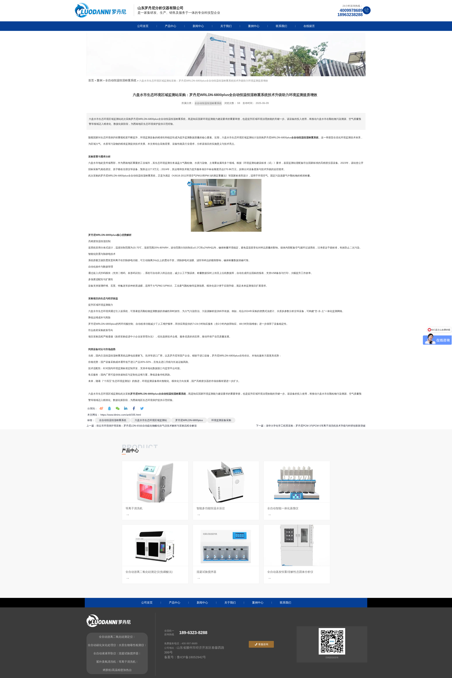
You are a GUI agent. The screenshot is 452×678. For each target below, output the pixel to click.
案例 (99, 80)
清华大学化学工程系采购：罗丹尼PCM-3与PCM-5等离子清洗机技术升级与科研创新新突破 (315, 425)
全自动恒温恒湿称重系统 (120, 80)
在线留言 (309, 26)
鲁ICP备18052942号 (191, 657)
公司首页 (142, 26)
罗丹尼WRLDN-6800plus (189, 420)
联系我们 (281, 26)
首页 (91, 80)
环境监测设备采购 (221, 420)
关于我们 (226, 26)
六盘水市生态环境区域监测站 (151, 420)
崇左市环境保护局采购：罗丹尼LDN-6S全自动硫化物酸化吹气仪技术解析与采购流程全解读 (146, 425)
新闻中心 (198, 26)
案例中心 (253, 26)
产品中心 (170, 26)
